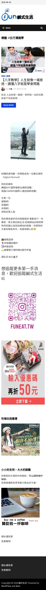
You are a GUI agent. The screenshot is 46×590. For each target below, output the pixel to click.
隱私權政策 (7, 536)
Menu (8, 28)
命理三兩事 (5, 76)
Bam (18, 585)
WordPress (6, 585)
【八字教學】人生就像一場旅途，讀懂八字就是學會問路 (22, 82)
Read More (8, 105)
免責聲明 (5, 541)
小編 (10, 89)
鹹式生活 (23, 582)
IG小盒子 (13, 256)
